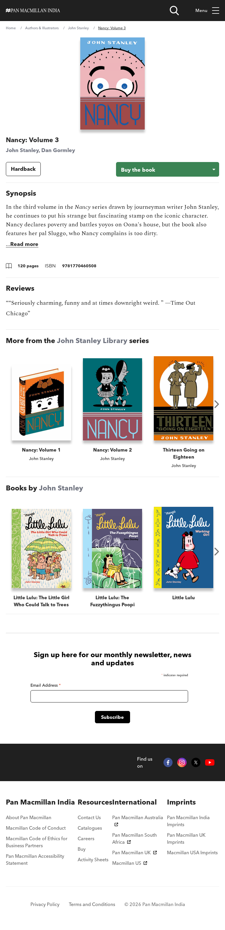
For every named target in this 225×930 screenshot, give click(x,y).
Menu (201, 10)
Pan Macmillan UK (131, 852)
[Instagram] (182, 762)
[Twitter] (196, 762)
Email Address (45, 685)
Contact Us (89, 817)
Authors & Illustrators (42, 28)
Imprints (181, 802)
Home (11, 28)
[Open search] (174, 10)
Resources (95, 802)
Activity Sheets (93, 859)
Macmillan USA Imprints (192, 852)
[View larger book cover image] (112, 83)
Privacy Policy (44, 904)
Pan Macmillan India (40, 802)
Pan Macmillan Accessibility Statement (35, 859)
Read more (24, 244)
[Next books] (216, 404)
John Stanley (78, 28)
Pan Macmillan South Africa (134, 838)
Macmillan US (126, 863)
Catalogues (90, 828)
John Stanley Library (92, 340)
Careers (86, 838)
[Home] (33, 10)
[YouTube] (209, 762)
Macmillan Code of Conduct (36, 828)
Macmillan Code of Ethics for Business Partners (36, 842)
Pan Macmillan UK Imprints (186, 838)
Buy (82, 849)
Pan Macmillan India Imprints (188, 820)
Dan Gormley (58, 150)
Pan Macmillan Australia (137, 817)
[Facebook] (168, 762)
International (134, 802)
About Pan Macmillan (28, 817)
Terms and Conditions (92, 904)
